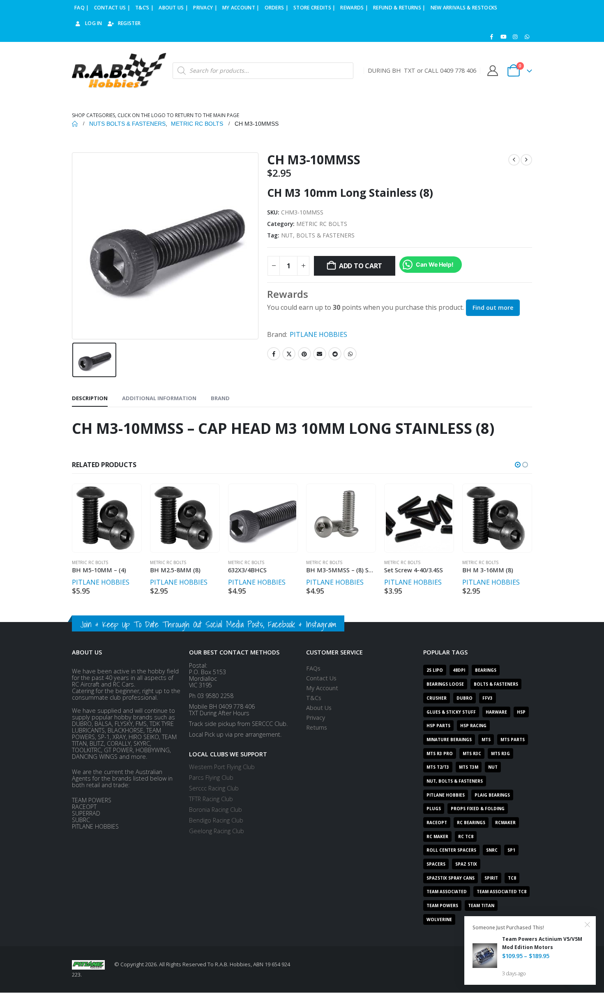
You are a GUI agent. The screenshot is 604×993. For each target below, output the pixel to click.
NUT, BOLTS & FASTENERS (318, 235)
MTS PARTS (512, 739)
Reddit (334, 353)
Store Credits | (314, 7)
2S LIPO (434, 670)
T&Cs (313, 698)
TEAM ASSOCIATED (446, 891)
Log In (93, 23)
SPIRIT (491, 878)
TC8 (512, 878)
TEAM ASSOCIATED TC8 (501, 891)
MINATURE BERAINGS (449, 739)
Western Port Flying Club (222, 767)
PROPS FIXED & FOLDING (478, 808)
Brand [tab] (220, 398)
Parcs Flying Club (211, 777)
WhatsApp (350, 353)
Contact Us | (112, 7)
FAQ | (81, 7)
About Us (319, 708)
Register (129, 23)
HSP (521, 712)
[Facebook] (491, 36)
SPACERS (435, 864)
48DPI (459, 670)
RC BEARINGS (471, 822)
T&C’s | (144, 7)
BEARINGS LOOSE (445, 684)
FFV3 (487, 698)
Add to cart (360, 265)
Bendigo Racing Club (216, 820)
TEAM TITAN (481, 905)
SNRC (492, 850)
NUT (493, 767)
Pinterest (304, 353)
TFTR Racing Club (211, 799)
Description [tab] (90, 398)
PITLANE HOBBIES (318, 334)
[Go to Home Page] (75, 123)
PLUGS (433, 808)
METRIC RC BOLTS (321, 224)
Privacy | (205, 7)
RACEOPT (436, 822)
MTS (486, 739)
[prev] (514, 160)
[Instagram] (515, 36)
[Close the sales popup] (587, 924)
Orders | (276, 7)
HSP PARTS (438, 725)
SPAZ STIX (466, 864)
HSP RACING (473, 725)
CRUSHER (436, 698)
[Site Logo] (119, 71)
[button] (517, 465)
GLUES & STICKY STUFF (451, 712)
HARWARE (496, 712)
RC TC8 (465, 836)
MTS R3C (472, 753)
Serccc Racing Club (214, 788)
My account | (241, 7)
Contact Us (321, 678)
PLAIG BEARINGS (492, 795)
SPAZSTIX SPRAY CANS (450, 878)
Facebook (273, 353)
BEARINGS (485, 670)
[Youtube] (503, 36)
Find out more (493, 307)
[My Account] (492, 70)
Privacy (315, 717)
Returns (316, 727)
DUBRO (464, 698)
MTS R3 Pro (439, 753)
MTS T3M (468, 767)
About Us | (173, 7)
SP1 (511, 850)
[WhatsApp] (526, 36)
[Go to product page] (107, 518)
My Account (322, 688)
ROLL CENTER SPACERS (451, 850)
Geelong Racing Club (216, 831)
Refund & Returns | (399, 7)
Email (319, 353)
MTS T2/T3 (437, 767)
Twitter (288, 353)
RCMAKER (505, 822)
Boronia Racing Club (215, 809)
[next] (526, 160)
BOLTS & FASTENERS (496, 684)
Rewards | (354, 7)
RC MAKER (437, 836)
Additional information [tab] (159, 398)
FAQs (313, 668)
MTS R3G (500, 753)
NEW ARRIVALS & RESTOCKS (464, 7)
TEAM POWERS (442, 905)
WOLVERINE (439, 919)
